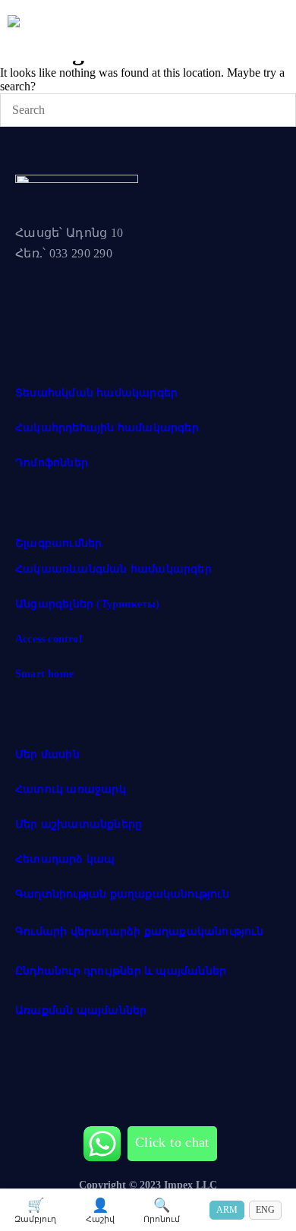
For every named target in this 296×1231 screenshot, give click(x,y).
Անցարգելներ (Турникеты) (87, 604)
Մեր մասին (47, 754)
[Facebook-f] (34, 305)
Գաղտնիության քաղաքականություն (122, 894)
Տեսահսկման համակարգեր (96, 393)
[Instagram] (90, 305)
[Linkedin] (146, 305)
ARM (227, 1209)
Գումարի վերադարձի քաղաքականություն (139, 931)
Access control (48, 639)
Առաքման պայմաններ (80, 1010)
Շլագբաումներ (58, 543)
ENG (265, 1209)
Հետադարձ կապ (65, 859)
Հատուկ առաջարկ (70, 789)
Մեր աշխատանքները (78, 824)
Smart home (44, 674)
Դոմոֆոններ (51, 463)
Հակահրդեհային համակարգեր (107, 428)
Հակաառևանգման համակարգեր (113, 569)
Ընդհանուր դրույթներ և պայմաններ (120, 971)
